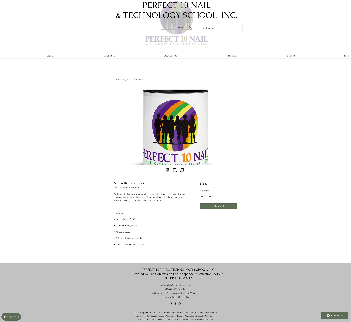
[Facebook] (175, 303)
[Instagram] (179, 303)
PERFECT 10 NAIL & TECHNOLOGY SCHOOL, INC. (178, 270)
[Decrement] (202, 196)
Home (117, 79)
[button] (190, 27)
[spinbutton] (206, 196)
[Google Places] (171, 303)
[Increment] (210, 196)
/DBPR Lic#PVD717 (178, 278)
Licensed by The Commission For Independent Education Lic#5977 (178, 274)
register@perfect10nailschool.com (175, 285)
